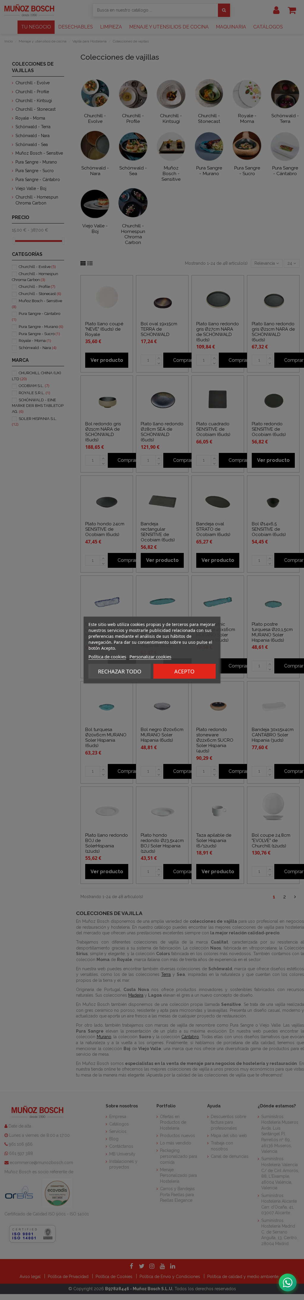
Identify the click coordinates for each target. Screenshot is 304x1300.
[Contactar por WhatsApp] (288, 1282)
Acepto (184, 671)
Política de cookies (107, 656)
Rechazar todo (119, 671)
